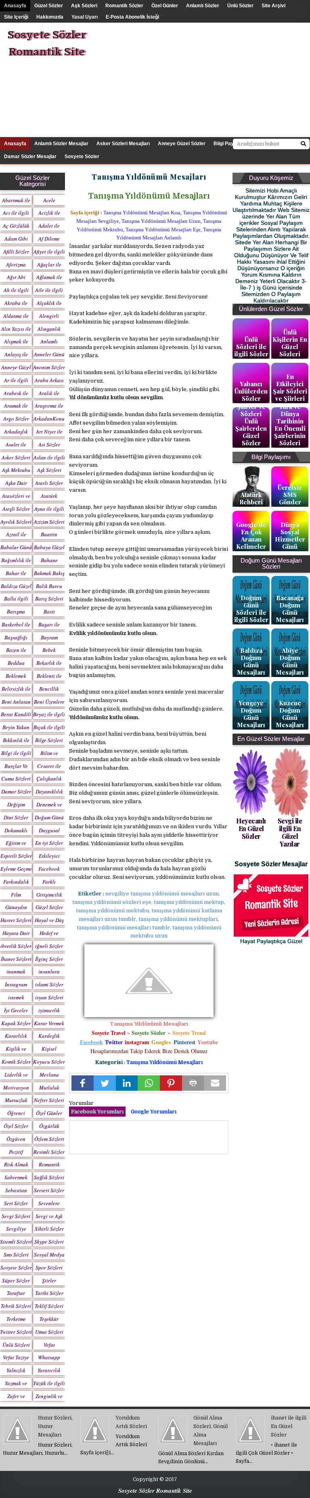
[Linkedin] (127, 1083)
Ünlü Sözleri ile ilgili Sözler (251, 346)
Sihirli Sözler (49, 1228)
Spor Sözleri (49, 1267)
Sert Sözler (16, 1203)
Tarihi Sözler (49, 1293)
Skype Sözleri (49, 1241)
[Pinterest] (171, 1083)
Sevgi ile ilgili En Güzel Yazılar (290, 832)
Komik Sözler (16, 1061)
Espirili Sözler (16, 855)
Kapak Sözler (16, 1023)
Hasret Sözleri (15, 920)
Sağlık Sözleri (49, 1177)
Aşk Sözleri (84, 5)
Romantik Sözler (124, 5)
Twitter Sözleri (16, 1331)
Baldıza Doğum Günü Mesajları (251, 661)
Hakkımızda (49, 17)
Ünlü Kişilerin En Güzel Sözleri (289, 343)
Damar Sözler (16, 791)
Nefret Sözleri (49, 1100)
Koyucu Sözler (49, 1061)
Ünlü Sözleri (16, 1344)
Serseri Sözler (49, 1190)
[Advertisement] (217, 79)
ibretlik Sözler (15, 946)
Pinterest (184, 1042)
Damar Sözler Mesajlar (30, 156)
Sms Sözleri (16, 1254)
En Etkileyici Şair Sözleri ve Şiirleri (290, 387)
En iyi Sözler (49, 842)
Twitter (114, 1042)
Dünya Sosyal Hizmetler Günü (290, 535)
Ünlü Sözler (240, 5)
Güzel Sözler (48, 5)
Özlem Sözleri (49, 1139)
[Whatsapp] (149, 1083)
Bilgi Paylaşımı (230, 143)
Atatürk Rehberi (251, 498)
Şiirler (49, 1280)
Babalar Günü (16, 547)
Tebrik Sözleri (16, 1306)
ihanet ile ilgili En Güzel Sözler (288, 1426)
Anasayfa (15, 5)
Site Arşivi (273, 5)
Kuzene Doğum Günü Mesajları (290, 714)
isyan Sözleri (49, 997)
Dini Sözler (16, 817)
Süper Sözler (16, 1280)
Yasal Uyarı (84, 17)
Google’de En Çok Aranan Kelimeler (251, 535)
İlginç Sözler (49, 959)
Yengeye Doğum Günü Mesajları (251, 714)
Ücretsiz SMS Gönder (290, 494)
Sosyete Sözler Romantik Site (46, 43)
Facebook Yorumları (97, 1112)
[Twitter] (105, 1083)
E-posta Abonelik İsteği (132, 17)
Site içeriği (16, 17)
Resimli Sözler (49, 1151)
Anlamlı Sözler (202, 5)
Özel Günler (164, 5)
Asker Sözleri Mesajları (123, 143)
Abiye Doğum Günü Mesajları (290, 661)
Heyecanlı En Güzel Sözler (251, 828)
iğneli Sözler (49, 946)
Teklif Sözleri (49, 1306)
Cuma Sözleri (16, 778)
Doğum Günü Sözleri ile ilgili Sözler (251, 609)
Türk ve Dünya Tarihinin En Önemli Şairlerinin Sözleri (290, 424)
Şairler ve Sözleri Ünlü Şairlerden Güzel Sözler (251, 424)
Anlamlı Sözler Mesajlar (61, 143)
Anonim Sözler (49, 367)
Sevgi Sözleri (16, 1216)
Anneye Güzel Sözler (181, 143)
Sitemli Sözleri (16, 1241)
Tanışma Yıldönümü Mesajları (164, 1062)
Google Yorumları (153, 1112)
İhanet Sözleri (16, 959)
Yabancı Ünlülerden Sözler (251, 391)
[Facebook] (82, 1083)
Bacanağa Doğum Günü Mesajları (290, 609)
